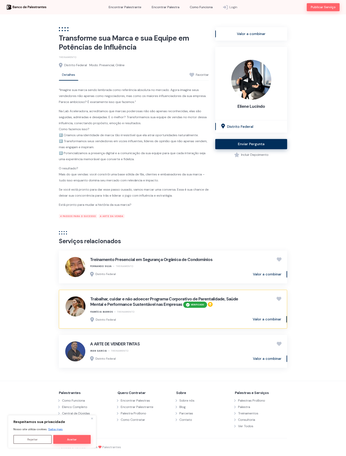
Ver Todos (245, 426)
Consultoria (246, 420)
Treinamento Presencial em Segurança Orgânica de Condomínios (151, 259)
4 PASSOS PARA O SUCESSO (78, 216)
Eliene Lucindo (251, 106)
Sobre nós (186, 400)
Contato (185, 420)
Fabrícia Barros (101, 311)
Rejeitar (32, 439)
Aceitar (72, 439)
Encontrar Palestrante (125, 7)
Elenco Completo (74, 407)
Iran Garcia (98, 350)
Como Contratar (133, 420)
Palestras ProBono (251, 400)
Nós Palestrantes (106, 447)
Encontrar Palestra (165, 7)
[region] (52, 431)
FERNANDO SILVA (101, 266)
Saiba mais (55, 429)
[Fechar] (92, 418)
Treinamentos (248, 413)
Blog (182, 407)
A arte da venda (111, 216)
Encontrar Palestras (135, 400)
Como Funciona (201, 7)
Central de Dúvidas (76, 413)
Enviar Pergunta (251, 144)
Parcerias (186, 413)
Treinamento (67, 57)
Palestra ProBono (133, 413)
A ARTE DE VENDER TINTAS (115, 344)
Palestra (244, 407)
